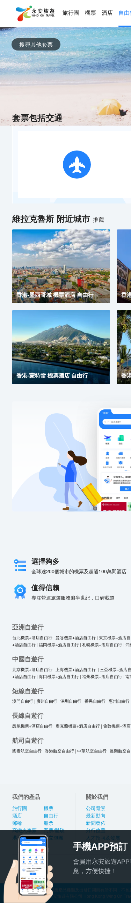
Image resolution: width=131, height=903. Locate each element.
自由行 (51, 815)
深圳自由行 (70, 701)
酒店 (107, 13)
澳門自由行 (22, 701)
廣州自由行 (46, 701)
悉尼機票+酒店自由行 (32, 726)
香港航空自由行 (59, 751)
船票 (48, 823)
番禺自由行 (95, 701)
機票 (90, 13)
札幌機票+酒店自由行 (102, 644)
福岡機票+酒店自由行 (59, 644)
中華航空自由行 (92, 751)
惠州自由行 (119, 701)
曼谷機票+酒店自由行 (76, 637)
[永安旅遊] (34, 14)
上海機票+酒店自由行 (76, 669)
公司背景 (95, 808)
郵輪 (17, 823)
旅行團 (71, 13)
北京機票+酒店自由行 (32, 669)
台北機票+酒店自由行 (32, 637)
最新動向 (95, 815)
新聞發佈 (95, 823)
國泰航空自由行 (27, 751)
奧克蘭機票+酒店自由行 (78, 726)
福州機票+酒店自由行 (102, 676)
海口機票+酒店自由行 (59, 676)
